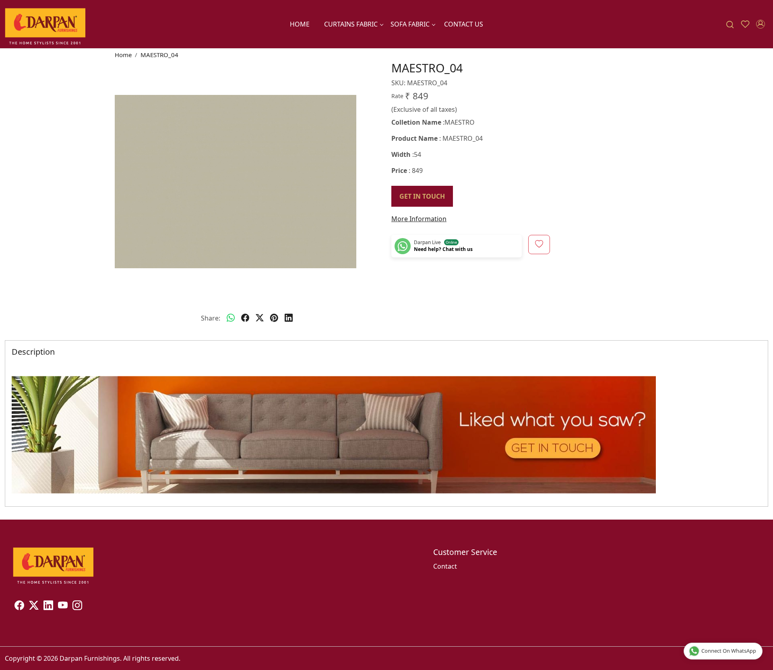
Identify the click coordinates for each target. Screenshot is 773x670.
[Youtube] (62, 606)
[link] (730, 24)
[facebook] (245, 318)
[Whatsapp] (230, 318)
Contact (445, 566)
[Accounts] (760, 24)
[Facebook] (19, 606)
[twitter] (259, 318)
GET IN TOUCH (422, 196)
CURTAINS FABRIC (351, 24)
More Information (418, 218)
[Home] (45, 24)
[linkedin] (288, 318)
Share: (210, 318)
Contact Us (463, 24)
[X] (33, 606)
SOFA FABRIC (410, 24)
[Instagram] (77, 606)
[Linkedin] (48, 606)
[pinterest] (274, 318)
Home (300, 24)
